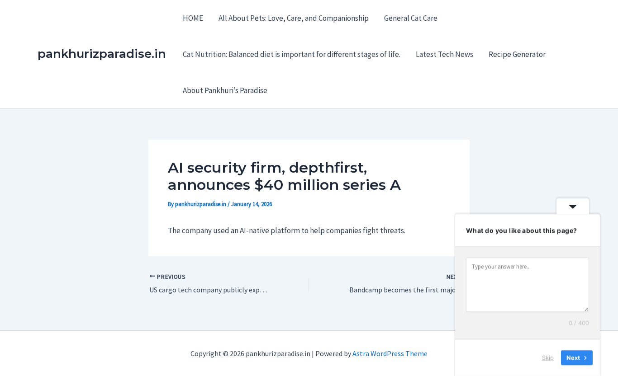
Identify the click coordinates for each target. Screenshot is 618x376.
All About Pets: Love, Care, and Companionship (294, 18)
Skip (548, 357)
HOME (193, 18)
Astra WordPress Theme (390, 353)
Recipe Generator (517, 54)
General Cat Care (410, 18)
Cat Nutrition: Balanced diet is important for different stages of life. (291, 54)
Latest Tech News (444, 54)
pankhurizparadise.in (102, 54)
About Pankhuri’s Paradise (225, 90)
